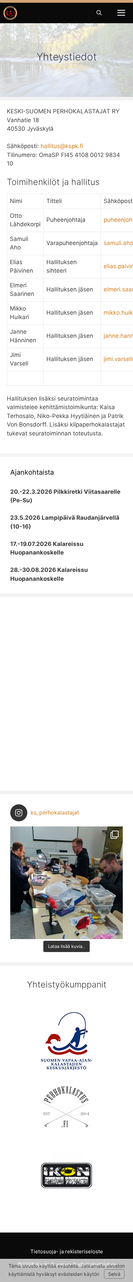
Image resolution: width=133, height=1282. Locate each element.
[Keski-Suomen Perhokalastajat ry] (10, 13)
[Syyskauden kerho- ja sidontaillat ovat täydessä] (66, 882)
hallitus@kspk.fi (62, 146)
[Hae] (99, 13)
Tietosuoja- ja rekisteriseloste (66, 1251)
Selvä (114, 1274)
